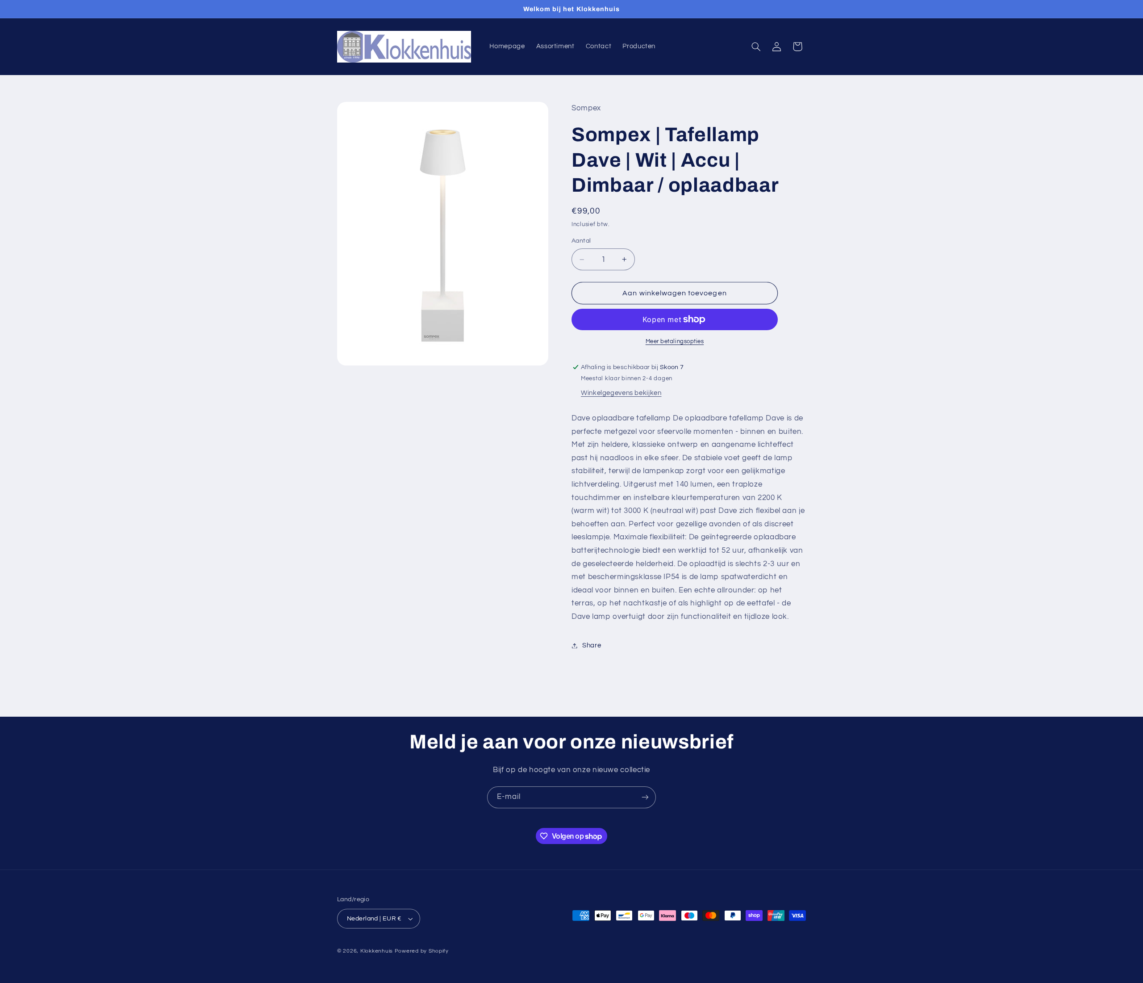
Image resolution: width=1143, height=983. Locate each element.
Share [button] (591, 645)
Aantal (581, 241)
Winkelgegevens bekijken (621, 393)
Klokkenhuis (376, 951)
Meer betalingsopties (675, 341)
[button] (756, 46)
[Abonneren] (645, 797)
